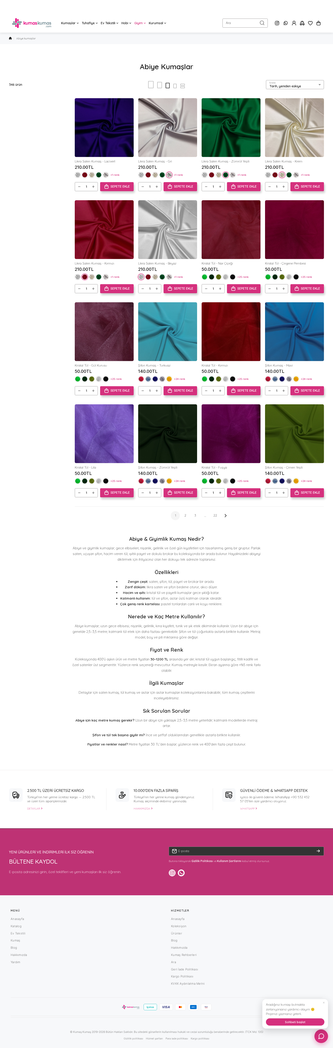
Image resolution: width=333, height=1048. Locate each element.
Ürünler (176, 933)
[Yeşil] (212, 277)
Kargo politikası (200, 1038)
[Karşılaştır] (302, 23)
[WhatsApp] (285, 23)
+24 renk (179, 379)
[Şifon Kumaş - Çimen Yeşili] (294, 433)
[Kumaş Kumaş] (31, 23)
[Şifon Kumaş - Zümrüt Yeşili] (167, 433)
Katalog (16, 926)
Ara (173, 962)
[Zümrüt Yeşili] (99, 175)
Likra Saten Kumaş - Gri (155, 161)
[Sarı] (169, 379)
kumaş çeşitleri (240, 692)
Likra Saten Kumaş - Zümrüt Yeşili (225, 161)
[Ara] (262, 23)
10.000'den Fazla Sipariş (156, 790)
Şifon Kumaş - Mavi (279, 365)
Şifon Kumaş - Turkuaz (154, 365)
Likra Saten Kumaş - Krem (283, 161)
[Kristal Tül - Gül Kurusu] (104, 331)
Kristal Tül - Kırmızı (215, 365)
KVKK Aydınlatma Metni (188, 983)
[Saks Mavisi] (155, 379)
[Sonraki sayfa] (224, 515)
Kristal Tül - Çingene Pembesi (285, 263)
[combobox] (245, 23)
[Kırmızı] (85, 175)
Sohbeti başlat (295, 1022)
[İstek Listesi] (310, 23)
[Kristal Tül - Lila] (104, 433)
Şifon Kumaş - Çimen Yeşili (284, 467)
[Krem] (92, 175)
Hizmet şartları (154, 1038)
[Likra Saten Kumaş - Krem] (294, 127)
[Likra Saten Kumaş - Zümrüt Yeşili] (231, 127)
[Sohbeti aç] (321, 1036)
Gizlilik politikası (133, 1038)
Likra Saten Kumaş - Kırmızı (94, 263)
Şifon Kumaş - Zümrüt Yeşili (157, 467)
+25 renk (243, 277)
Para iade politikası (177, 1038)
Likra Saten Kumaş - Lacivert (95, 161)
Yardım (15, 962)
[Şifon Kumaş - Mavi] (294, 331)
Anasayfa (17, 919)
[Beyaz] (78, 175)
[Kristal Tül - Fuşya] (231, 433)
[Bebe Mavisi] (148, 379)
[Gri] (106, 175)
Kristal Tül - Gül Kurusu (91, 365)
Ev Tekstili (18, 933)
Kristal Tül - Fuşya (214, 467)
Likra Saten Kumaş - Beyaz (157, 263)
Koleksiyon (179, 926)
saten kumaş (109, 692)
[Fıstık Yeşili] (219, 277)
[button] (318, 23)
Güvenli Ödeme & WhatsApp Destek (274, 790)
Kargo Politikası (182, 976)
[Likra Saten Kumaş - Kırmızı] (104, 229)
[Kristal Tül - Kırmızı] (231, 331)
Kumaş (15, 940)
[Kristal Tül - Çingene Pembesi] (294, 229)
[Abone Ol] (318, 851)
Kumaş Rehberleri (184, 955)
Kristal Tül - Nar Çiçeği (217, 263)
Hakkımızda (19, 955)
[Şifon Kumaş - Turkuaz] (167, 331)
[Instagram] (277, 23)
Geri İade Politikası (184, 969)
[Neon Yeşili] (205, 277)
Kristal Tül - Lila (85, 467)
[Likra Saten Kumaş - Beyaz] (167, 229)
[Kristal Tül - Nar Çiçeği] (231, 229)
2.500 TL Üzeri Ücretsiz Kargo (55, 790)
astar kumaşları (168, 692)
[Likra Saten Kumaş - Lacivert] (104, 127)
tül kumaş (128, 692)
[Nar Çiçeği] (141, 379)
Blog (14, 947)
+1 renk (115, 174)
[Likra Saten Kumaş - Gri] (167, 127)
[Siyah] (233, 277)
